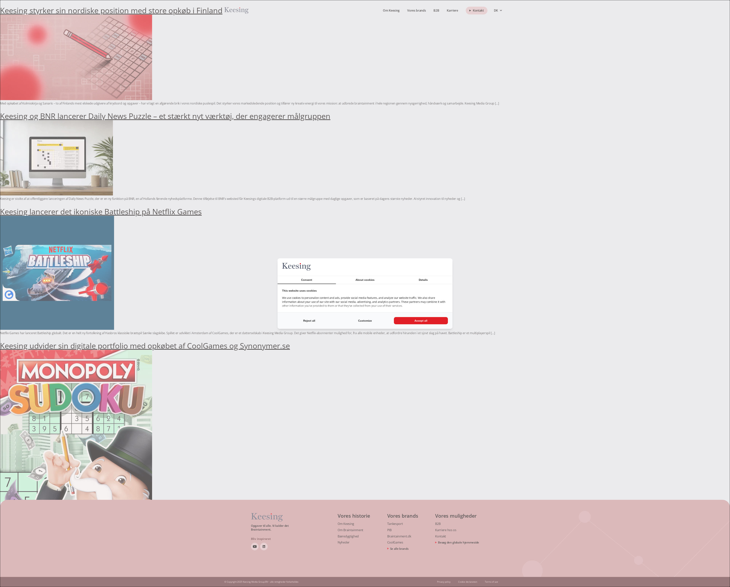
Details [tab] (423, 279)
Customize (365, 320)
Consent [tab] (306, 279)
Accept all (420, 320)
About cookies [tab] (365, 279)
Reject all (309, 320)
